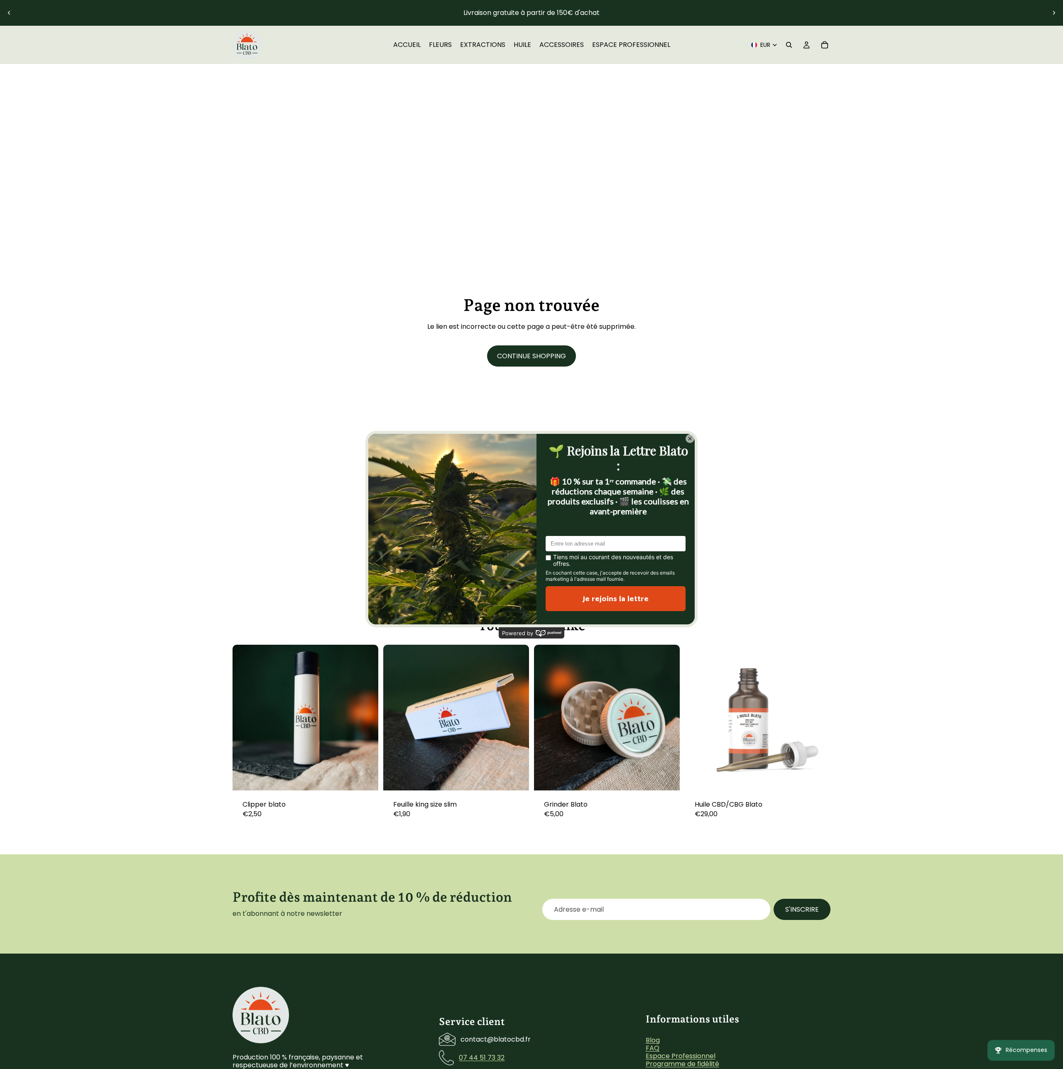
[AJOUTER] (365, 777)
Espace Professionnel (680, 1056)
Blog (653, 1040)
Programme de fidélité (682, 1064)
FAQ (652, 1047)
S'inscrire (802, 909)
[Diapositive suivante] (1054, 13)
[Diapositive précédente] (9, 13)
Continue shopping (531, 356)
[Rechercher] (789, 45)
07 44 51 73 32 (482, 1057)
